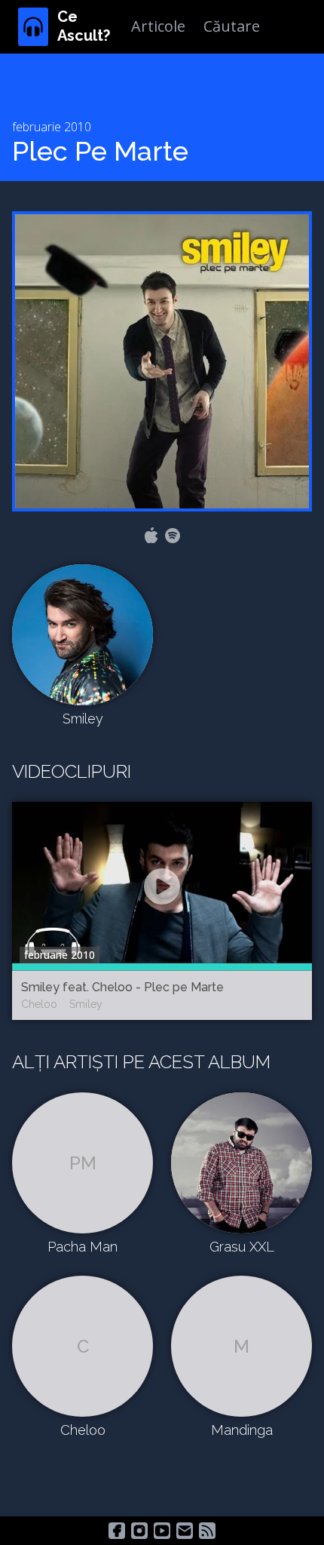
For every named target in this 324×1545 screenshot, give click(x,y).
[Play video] (162, 886)
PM (82, 1163)
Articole (158, 26)
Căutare (231, 26)
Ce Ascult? (83, 26)
